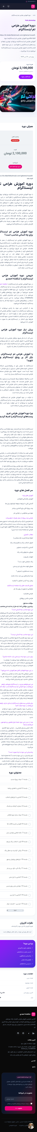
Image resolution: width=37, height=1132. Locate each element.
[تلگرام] (28, 1033)
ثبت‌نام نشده (15, 140)
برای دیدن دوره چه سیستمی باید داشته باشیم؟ (18, 657)
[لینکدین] (33, 1033)
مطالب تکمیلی (28, 535)
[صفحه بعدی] (7, 910)
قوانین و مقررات (23, 1125)
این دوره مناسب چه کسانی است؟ (22, 610)
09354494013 (31, 1)
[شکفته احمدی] (33, 6)
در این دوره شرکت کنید (15, 166)
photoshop (32, 20)
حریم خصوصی (13, 1125)
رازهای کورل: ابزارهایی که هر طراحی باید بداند (22, 1055)
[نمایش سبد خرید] (8, 6)
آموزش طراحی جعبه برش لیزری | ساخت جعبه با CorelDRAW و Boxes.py (21, 1048)
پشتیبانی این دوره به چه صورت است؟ (20, 752)
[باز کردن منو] (4, 6)
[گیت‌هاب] (18, 1033)
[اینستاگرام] (23, 1033)
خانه (34, 15)
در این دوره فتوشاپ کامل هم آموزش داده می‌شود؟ (17, 670)
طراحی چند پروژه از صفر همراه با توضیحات (19, 518)
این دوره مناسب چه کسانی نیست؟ (22, 635)
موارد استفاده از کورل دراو (28, 1044)
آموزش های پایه (27, 496)
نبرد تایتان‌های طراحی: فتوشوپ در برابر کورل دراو (21, 1052)
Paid (26, 20)
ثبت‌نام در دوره (26, 77)
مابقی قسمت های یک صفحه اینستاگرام (20, 586)
